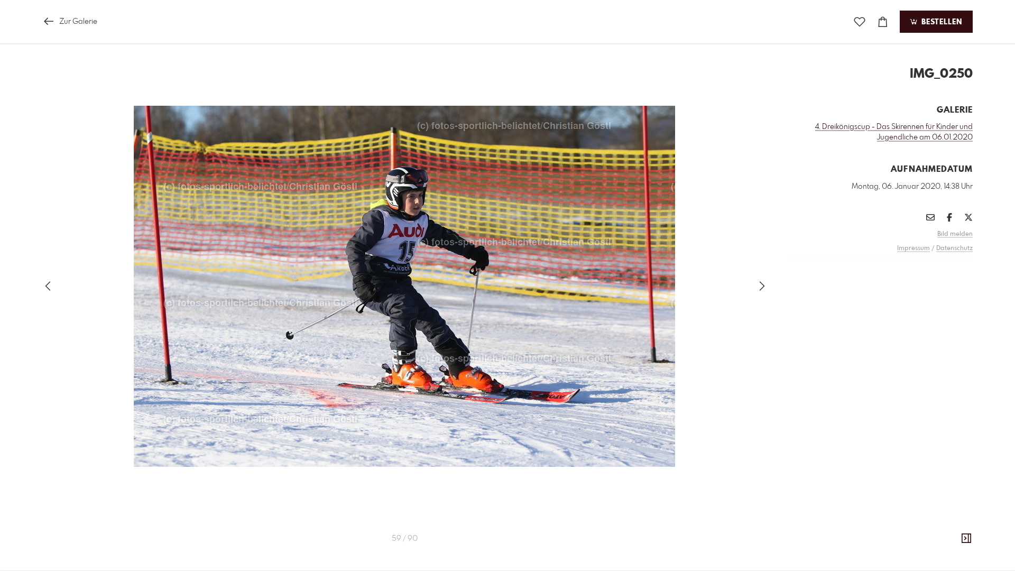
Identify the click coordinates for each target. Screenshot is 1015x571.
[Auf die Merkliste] (859, 22)
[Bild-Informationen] (966, 538)
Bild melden (955, 234)
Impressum (913, 248)
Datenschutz (954, 248)
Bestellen (940, 22)
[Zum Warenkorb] (882, 22)
